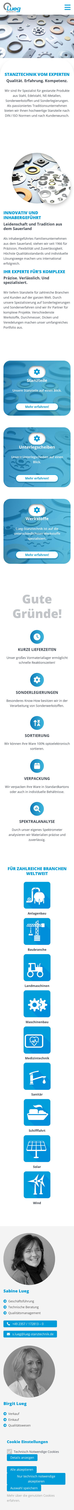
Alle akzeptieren (21, 1469)
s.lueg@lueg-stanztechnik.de (33, 1334)
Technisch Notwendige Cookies (36, 1452)
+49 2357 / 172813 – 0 (28, 1324)
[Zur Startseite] (12, 7)
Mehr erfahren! (37, 407)
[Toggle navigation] (68, 7)
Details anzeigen (22, 1457)
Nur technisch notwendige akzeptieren (36, 1478)
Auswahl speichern (24, 1488)
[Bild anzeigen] (37, 178)
